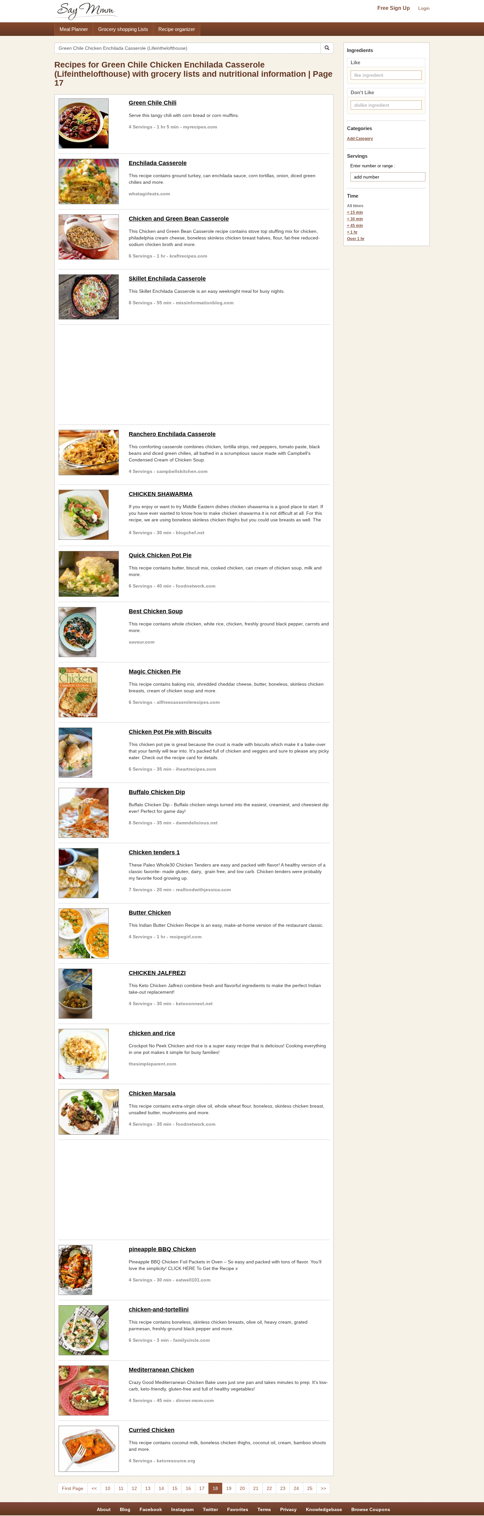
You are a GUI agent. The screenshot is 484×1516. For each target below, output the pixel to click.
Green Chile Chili (152, 102)
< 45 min (355, 225)
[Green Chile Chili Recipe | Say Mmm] (89, 123)
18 (215, 1488)
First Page (72, 1488)
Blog (125, 1509)
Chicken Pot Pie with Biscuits (170, 732)
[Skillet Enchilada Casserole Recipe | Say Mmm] (89, 297)
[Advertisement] (194, 373)
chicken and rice (152, 1033)
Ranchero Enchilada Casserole (172, 434)
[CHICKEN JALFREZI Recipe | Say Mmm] (89, 994)
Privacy (288, 1509)
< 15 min (355, 212)
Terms (264, 1509)
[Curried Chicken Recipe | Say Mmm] (89, 1449)
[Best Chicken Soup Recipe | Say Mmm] (89, 632)
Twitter (210, 1509)
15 (174, 1488)
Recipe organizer (176, 29)
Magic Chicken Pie (155, 671)
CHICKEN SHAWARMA (161, 494)
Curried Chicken (152, 1430)
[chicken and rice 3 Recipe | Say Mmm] (89, 1054)
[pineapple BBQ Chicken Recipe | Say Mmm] (89, 1270)
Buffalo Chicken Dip (157, 792)
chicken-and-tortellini (159, 1309)
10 (107, 1488)
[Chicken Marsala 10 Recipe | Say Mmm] (89, 1112)
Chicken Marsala (152, 1093)
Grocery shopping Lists (123, 29)
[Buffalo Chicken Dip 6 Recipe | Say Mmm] (89, 813)
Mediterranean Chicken (161, 1369)
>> (323, 1488)
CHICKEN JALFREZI (157, 973)
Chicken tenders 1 (154, 852)
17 (201, 1488)
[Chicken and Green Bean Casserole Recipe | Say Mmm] (89, 237)
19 (228, 1488)
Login (424, 8)
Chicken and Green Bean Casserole (179, 218)
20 (242, 1488)
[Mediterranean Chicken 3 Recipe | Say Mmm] (89, 1390)
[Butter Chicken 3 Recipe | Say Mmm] (89, 933)
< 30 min (355, 219)
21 (255, 1488)
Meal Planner (74, 29)
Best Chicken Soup (156, 611)
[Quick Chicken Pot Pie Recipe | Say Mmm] (89, 573)
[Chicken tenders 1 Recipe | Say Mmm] (89, 873)
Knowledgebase (324, 1509)
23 (282, 1488)
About (104, 1509)
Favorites (237, 1509)
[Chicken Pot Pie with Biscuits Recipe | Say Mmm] (89, 753)
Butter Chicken (150, 912)
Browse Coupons (370, 1509)
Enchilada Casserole (158, 163)
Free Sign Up (393, 8)
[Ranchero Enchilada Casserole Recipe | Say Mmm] (89, 452)
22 (269, 1488)
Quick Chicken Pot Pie (160, 555)
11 (121, 1488)
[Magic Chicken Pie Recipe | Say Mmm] (89, 692)
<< (94, 1488)
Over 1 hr (355, 238)
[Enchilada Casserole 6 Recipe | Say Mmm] (89, 181)
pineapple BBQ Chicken (162, 1249)
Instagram (182, 1509)
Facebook (151, 1509)
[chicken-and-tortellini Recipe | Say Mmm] (89, 1330)
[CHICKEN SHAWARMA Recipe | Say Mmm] (89, 515)
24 (296, 1488)
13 (147, 1488)
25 (309, 1488)
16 (188, 1488)
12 (134, 1488)
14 (161, 1488)
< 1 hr (352, 232)
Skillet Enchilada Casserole (167, 278)
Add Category (360, 138)
